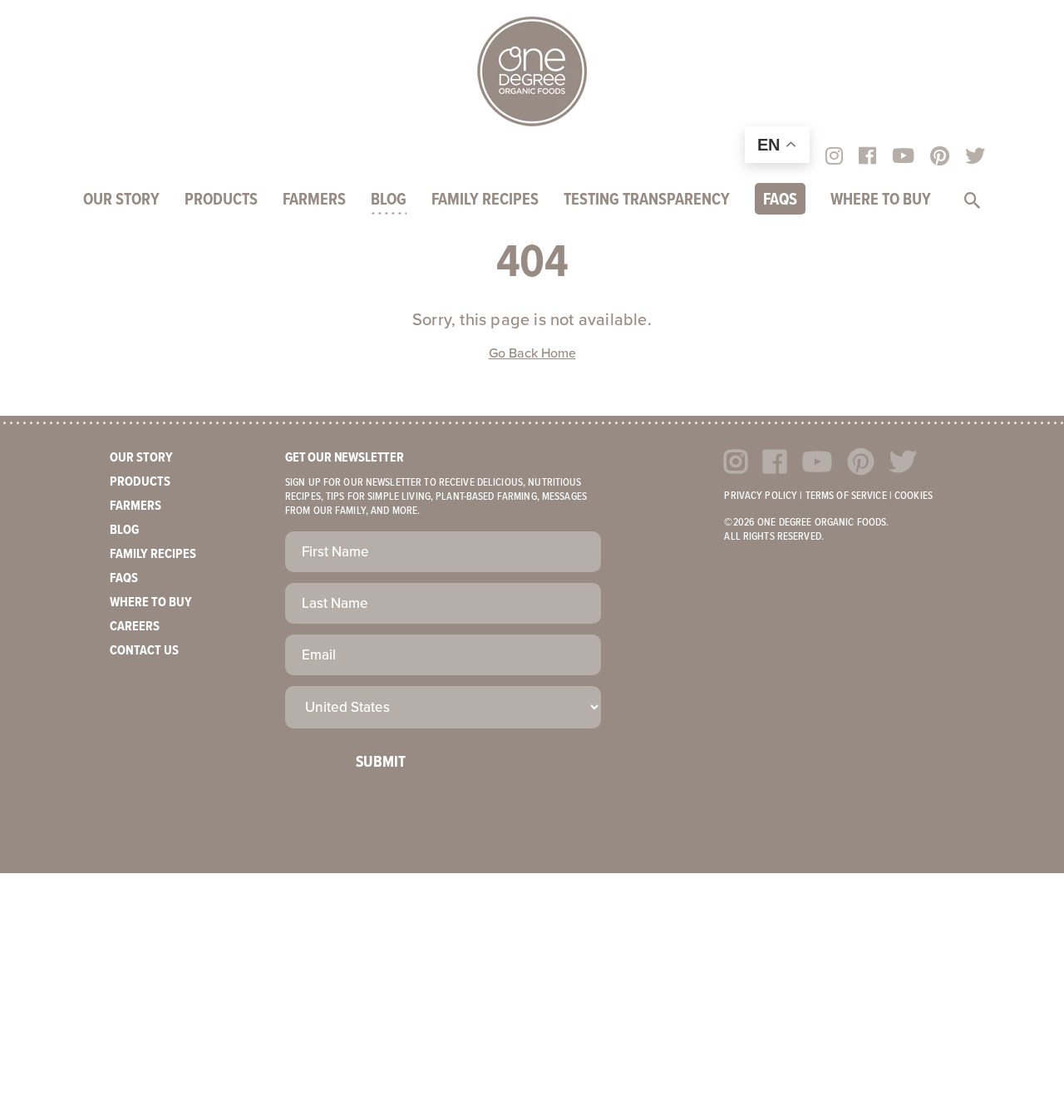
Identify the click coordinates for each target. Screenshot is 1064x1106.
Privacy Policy (760, 496)
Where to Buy (880, 200)
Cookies (913, 496)
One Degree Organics (532, 71)
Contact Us (144, 650)
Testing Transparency (647, 200)
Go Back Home (532, 353)
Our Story (121, 200)
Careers (135, 626)
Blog (388, 200)
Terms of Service (846, 496)
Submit (381, 763)
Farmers (314, 200)
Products (221, 200)
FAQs (780, 200)
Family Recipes (485, 200)
